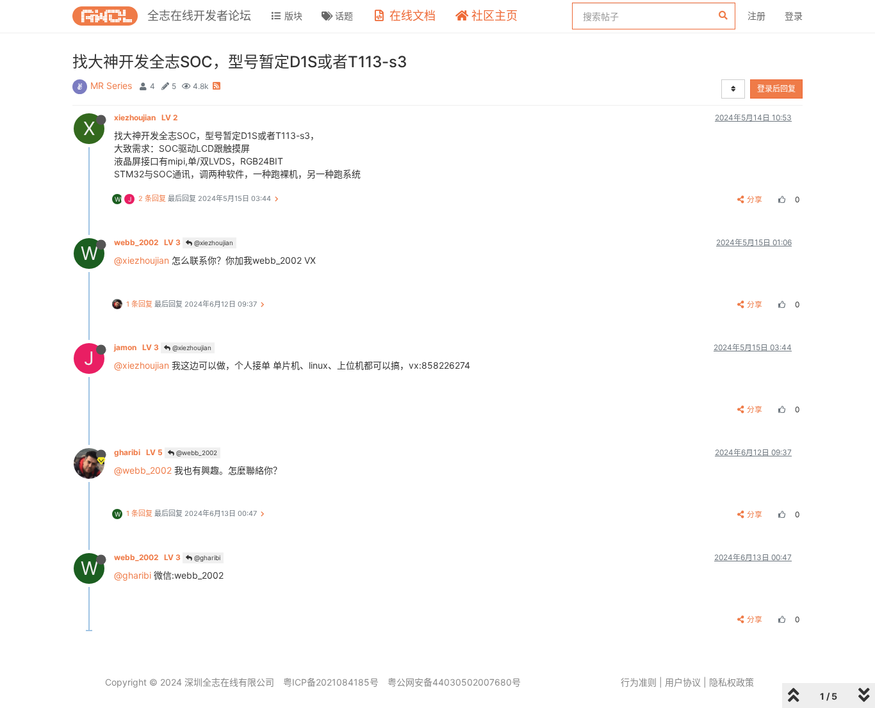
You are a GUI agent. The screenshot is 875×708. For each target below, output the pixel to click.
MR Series (111, 85)
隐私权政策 (731, 682)
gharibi (138, 452)
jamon (136, 347)
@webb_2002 (195, 452)
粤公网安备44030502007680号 (454, 682)
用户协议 (683, 682)
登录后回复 (776, 88)
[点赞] (780, 199)
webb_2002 (147, 242)
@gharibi (206, 557)
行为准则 (639, 682)
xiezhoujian (145, 117)
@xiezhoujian (212, 242)
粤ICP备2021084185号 (331, 682)
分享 (754, 199)
